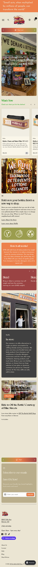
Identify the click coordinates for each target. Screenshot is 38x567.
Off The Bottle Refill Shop (27, 413)
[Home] (4, 513)
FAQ (2, 551)
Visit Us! (19, 69)
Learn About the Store (8, 220)
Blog (2, 554)
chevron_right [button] (35, 104)
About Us (4, 545)
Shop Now (8, 396)
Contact (3, 548)
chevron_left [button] (31, 104)
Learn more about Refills (9, 223)
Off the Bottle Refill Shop (16, 564)
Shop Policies (5, 557)
